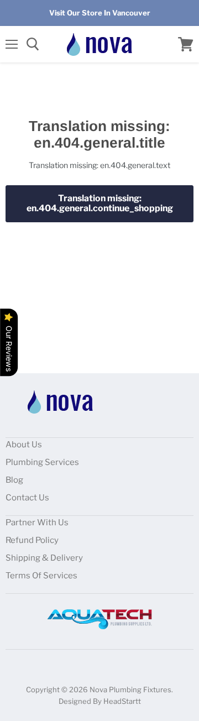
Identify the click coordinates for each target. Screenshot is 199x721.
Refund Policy (32, 540)
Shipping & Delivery (44, 558)
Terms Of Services (41, 576)
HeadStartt (122, 701)
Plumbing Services (42, 462)
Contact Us (27, 498)
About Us (24, 445)
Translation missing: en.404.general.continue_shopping (100, 203)
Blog (14, 480)
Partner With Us (37, 522)
